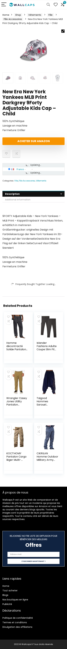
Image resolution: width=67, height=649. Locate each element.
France (20, 169)
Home (5, 15)
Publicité (7, 604)
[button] (63, 31)
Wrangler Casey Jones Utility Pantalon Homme (16, 403)
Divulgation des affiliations (17, 627)
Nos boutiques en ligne (15, 599)
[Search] (48, 4)
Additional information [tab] (17, 199)
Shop (18, 15)
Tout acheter (10, 590)
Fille (50, 15)
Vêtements (34, 15)
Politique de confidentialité (17, 618)
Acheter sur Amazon (33, 141)
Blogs (5, 595)
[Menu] (4, 4)
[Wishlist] (56, 5)
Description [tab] (12, 194)
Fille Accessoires (13, 19)
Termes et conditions (14, 622)
